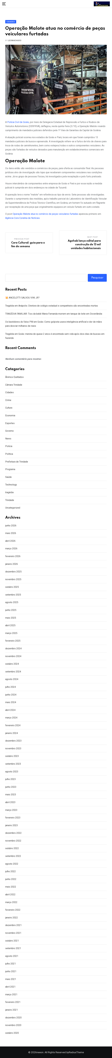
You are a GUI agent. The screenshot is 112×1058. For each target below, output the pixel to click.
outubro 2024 (12, 663)
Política (9, 454)
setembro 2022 (13, 856)
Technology (11, 484)
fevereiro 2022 (12, 909)
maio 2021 (10, 979)
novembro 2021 (13, 933)
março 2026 (11, 548)
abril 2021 (10, 986)
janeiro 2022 (11, 917)
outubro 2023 (12, 756)
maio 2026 (10, 533)
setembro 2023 (13, 763)
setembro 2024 (13, 671)
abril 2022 (10, 894)
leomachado (14, 40)
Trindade (9, 500)
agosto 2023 (11, 771)
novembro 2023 (13, 748)
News (8, 438)
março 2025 (11, 633)
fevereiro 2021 (12, 1002)
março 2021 (11, 994)
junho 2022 (10, 879)
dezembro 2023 (13, 740)
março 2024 (11, 717)
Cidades (9, 392)
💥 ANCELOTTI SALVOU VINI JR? (22, 297)
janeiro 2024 (11, 733)
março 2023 (11, 810)
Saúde (8, 477)
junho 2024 (10, 694)
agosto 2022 (11, 863)
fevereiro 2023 (12, 817)
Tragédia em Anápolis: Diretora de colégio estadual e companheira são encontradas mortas (51, 305)
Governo (9, 430)
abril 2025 (10, 625)
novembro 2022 (13, 840)
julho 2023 (10, 779)
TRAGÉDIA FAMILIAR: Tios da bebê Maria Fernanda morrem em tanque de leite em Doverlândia (53, 313)
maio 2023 (10, 794)
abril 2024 (10, 710)
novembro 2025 (13, 579)
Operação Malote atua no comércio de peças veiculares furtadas (45, 214)
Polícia (8, 446)
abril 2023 (10, 802)
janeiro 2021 (11, 1009)
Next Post (92, 237)
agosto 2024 (11, 679)
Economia (10, 415)
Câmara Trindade (13, 384)
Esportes (10, 423)
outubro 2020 (12, 1033)
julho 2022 (10, 871)
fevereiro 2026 (12, 556)
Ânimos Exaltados (14, 377)
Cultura (8, 407)
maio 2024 (10, 702)
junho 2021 (10, 971)
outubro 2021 (12, 940)
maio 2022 (10, 886)
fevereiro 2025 (12, 640)
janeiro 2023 (11, 825)
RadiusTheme (76, 1052)
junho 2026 (10, 525)
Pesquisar (97, 277)
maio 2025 (10, 617)
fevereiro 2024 (12, 725)
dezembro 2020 (13, 1017)
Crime (8, 400)
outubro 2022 (12, 848)
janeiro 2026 (11, 564)
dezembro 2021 (13, 925)
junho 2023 (10, 787)
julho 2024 (10, 687)
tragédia (9, 492)
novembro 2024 (13, 656)
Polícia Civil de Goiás (18, 122)
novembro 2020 (13, 1025)
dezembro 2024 (13, 648)
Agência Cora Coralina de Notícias (22, 218)
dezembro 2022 (13, 833)
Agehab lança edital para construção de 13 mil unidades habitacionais (84, 245)
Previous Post (21, 239)
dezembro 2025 (13, 571)
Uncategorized (12, 507)
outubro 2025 (12, 587)
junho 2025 (10, 610)
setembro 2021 (13, 948)
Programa (10, 469)
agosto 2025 (11, 602)
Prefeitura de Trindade (16, 461)
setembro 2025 (13, 594)
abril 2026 (10, 541)
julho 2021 (10, 963)
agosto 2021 (11, 956)
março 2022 (11, 902)
